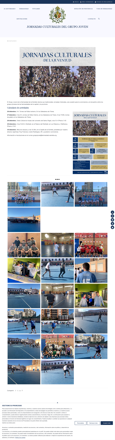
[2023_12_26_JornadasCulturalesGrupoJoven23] (24, 219)
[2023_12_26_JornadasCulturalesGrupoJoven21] (91, 219)
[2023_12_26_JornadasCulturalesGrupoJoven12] (91, 296)
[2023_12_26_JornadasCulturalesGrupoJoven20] (24, 245)
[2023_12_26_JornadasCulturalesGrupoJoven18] (91, 245)
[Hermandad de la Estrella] (57, 14)
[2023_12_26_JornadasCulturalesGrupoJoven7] (57, 346)
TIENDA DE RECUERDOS (104, 2)
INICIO (76, 2)
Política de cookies (20, 437)
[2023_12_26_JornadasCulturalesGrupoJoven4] (57, 372)
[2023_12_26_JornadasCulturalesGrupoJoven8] (24, 346)
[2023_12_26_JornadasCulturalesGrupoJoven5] (24, 372)
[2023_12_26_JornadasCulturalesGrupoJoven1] (24, 194)
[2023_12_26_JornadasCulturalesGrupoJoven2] (57, 194)
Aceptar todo (106, 423)
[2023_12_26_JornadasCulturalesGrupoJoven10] (57, 321)
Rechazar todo (93, 423)
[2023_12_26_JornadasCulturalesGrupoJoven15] (91, 270)
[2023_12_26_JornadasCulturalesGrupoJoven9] (91, 321)
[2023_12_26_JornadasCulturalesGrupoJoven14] (24, 296)
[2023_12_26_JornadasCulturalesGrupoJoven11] (24, 321)
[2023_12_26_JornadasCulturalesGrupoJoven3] (91, 194)
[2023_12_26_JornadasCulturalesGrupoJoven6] (91, 346)
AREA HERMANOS (87, 2)
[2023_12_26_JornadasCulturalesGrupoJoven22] (57, 219)
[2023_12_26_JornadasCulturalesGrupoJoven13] (57, 296)
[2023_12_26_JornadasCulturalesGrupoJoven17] (24, 270)
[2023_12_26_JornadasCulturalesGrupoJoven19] (57, 245)
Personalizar (80, 423)
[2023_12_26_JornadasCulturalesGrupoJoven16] (57, 270)
